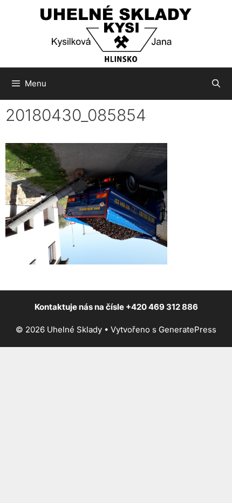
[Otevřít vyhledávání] (216, 83)
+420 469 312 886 (162, 307)
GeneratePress (187, 329)
